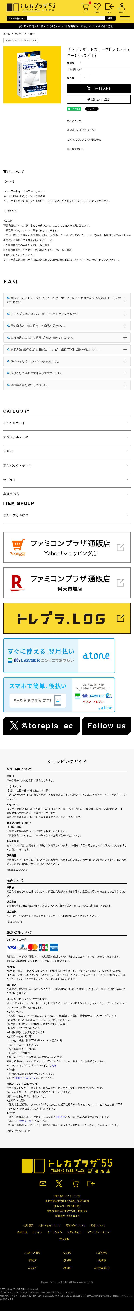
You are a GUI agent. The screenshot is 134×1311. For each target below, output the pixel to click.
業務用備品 (11, 493)
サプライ (19, 33)
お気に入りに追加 (100, 99)
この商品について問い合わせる (84, 139)
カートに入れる (102, 88)
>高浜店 (32, 1268)
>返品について (15, 921)
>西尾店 (32, 1260)
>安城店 (67, 1260)
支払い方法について (50, 1225)
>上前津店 (101, 1252)
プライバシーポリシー (99, 1232)
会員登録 (22, 1232)
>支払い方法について (18, 1131)
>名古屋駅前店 (102, 1268)
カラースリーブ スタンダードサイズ (20, 40)
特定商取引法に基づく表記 (81, 130)
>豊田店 (67, 1268)
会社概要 (28, 1225)
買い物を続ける (75, 149)
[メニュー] (126, 17)
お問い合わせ (74, 1232)
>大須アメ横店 (32, 1252)
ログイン (37, 1232)
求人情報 (64, 1239)
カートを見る (54, 1232)
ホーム (6, 33)
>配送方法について (17, 869)
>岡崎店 (101, 1260)
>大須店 (67, 1252)
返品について (74, 121)
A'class (31, 33)
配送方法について (75, 1225)
